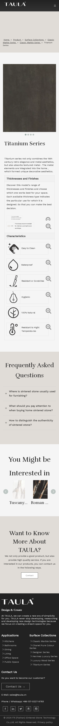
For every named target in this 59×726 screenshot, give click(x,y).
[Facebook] (5, 708)
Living (7, 653)
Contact (30, 575)
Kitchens (9, 641)
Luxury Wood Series (44, 660)
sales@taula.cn (18, 694)
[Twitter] (20, 708)
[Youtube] (28, 708)
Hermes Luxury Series (45, 656)
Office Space (11, 657)
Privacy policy (45, 722)
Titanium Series (41, 664)
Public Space (11, 662)
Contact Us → (15, 686)
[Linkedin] (13, 708)
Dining (7, 649)
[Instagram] (36, 708)
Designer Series (41, 652)
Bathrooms (10, 645)
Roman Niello (40, 502)
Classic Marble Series (44, 641)
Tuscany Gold (18, 502)
